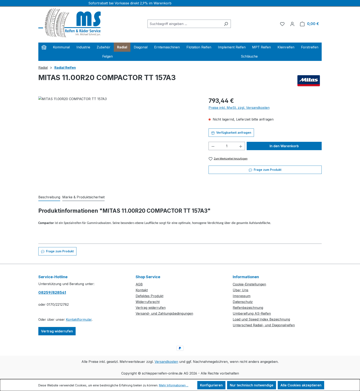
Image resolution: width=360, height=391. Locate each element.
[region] (119, 141)
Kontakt (142, 290)
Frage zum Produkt (267, 169)
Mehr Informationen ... (173, 385)
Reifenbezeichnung (248, 308)
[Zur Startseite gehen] (69, 23)
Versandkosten (166, 362)
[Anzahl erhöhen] (240, 146)
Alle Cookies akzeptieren (300, 385)
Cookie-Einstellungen (249, 284)
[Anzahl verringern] (213, 146)
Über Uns (240, 290)
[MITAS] (309, 80)
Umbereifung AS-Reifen (252, 313)
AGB (139, 284)
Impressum (241, 296)
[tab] (49, 197)
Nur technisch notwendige (251, 385)
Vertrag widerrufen (57, 331)
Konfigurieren (211, 385)
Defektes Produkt (149, 296)
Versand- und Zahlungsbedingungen (164, 313)
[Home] (44, 47)
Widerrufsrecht (148, 302)
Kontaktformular (79, 319)
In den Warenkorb (284, 146)
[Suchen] (226, 24)
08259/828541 (52, 292)
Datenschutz (243, 302)
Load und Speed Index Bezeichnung (261, 319)
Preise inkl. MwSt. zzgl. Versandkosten (239, 108)
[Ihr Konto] (292, 24)
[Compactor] (119, 141)
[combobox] (184, 24)
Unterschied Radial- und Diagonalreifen (264, 325)
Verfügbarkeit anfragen (233, 132)
